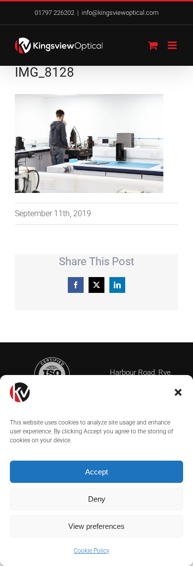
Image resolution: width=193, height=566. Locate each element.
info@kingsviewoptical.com (120, 12)
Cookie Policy (91, 550)
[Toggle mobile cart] (153, 45)
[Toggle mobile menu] (173, 45)
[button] (178, 392)
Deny (96, 499)
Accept (96, 472)
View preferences (96, 526)
